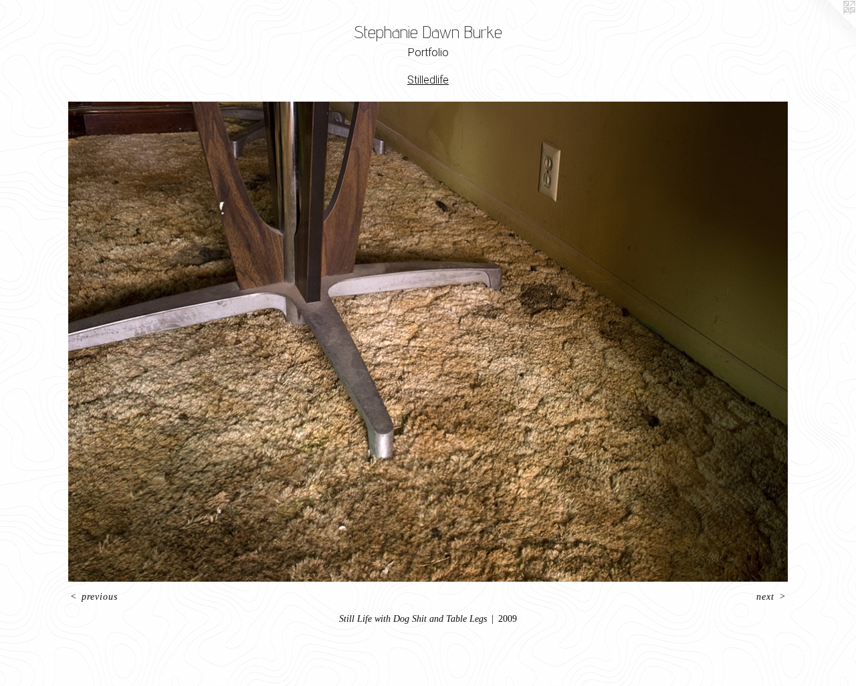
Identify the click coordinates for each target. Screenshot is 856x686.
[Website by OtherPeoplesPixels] (829, 26)
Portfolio (428, 52)
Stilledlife (428, 80)
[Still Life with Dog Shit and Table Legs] (428, 342)
